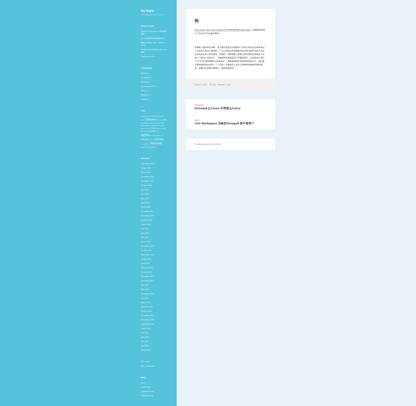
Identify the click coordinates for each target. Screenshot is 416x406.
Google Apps (151, 123)
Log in (143, 383)
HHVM (143, 125)
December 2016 (147, 176)
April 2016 (145, 202)
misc (142, 131)
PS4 (162, 135)
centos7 (143, 120)
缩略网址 (154, 147)
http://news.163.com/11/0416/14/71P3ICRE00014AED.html (223, 30)
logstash (159, 128)
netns (157, 131)
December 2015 (147, 211)
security (144, 139)
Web (143, 90)
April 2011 (145, 346)
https (146, 125)
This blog (144, 82)
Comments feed (147, 391)
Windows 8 (144, 147)
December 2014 (147, 246)
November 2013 (147, 281)
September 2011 (147, 324)
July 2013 (145, 285)
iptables (159, 125)
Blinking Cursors (159, 116)
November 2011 (147, 320)
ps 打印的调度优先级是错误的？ (153, 38)
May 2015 (145, 237)
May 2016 (145, 198)
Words (143, 99)
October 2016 (146, 185)
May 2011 (145, 341)
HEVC (162, 123)
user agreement (145, 144)
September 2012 (147, 294)
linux (153, 128)
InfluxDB (153, 125)
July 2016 (145, 189)
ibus (150, 125)
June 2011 (145, 337)
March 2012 (146, 302)
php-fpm (158, 135)
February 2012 (147, 307)
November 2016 (147, 181)
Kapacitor (143, 128)
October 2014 (146, 250)
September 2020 (147, 163)
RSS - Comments (147, 366)
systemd (158, 139)
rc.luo (213, 84)
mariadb (164, 128)
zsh (149, 147)
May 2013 (145, 289)
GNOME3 (145, 123)
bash (152, 116)
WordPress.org (147, 396)
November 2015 (147, 215)
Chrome (151, 119)
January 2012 (146, 311)
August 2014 (146, 259)
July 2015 (145, 228)
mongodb (146, 131)
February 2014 (147, 268)
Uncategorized (147, 86)
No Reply (147, 11)
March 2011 (146, 350)
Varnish (156, 143)
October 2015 (146, 220)
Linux (143, 73)
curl (162, 120)
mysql (152, 131)
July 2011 (145, 333)
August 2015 (146, 224)
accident (143, 116)
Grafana (158, 123)
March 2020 (146, 172)
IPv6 (163, 125)
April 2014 (145, 263)
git (141, 123)
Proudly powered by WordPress (208, 144)
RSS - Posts (145, 361)
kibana (149, 128)
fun (165, 119)
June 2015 (145, 233)
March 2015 (146, 242)
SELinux (151, 139)
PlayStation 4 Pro (148, 56)
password (152, 135)
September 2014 (147, 255)
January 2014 (146, 272)
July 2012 (145, 298)
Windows (145, 95)
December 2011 (147, 315)
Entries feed (146, 387)
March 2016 (146, 207)
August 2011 (146, 328)
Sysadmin (145, 77)
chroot (158, 120)
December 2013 (147, 276)
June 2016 (145, 194)
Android (148, 116)
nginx (145, 135)
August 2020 (146, 168)
